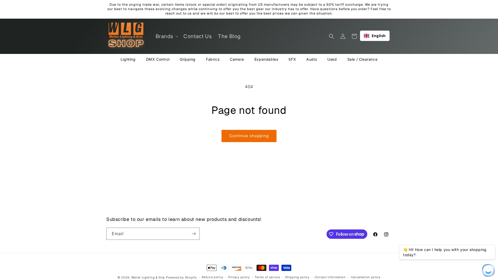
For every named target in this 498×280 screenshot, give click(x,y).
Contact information (330, 277)
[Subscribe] (193, 234)
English (379, 35)
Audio (311, 59)
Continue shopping (249, 135)
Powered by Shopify (181, 277)
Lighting (128, 59)
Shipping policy (297, 277)
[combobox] (375, 36)
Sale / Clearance (362, 59)
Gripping (188, 59)
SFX (292, 59)
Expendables (266, 59)
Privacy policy (239, 277)
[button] (167, 36)
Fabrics (212, 59)
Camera (237, 59)
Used (332, 59)
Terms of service (267, 277)
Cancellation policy (366, 277)
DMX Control (158, 59)
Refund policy (212, 277)
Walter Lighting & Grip (148, 277)
